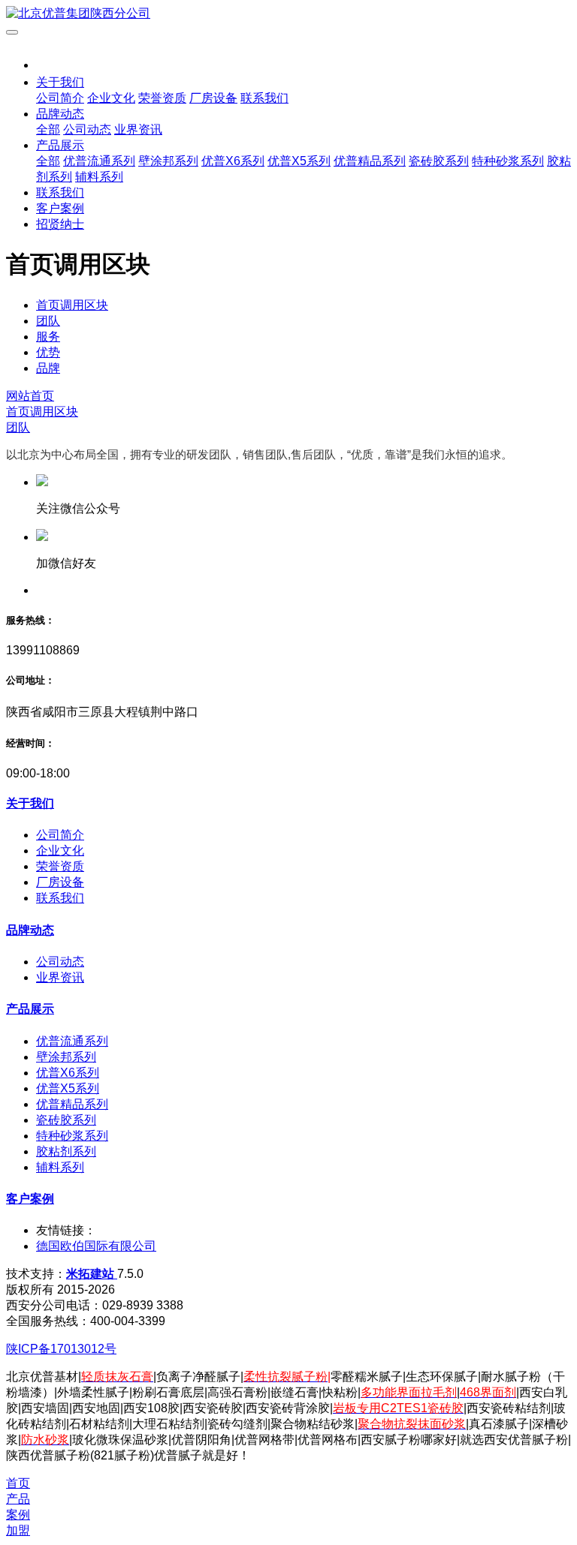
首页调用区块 (72, 305)
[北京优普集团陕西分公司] (288, 14)
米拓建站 (91, 1273)
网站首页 (30, 395)
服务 (48, 336)
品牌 (48, 368)
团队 (48, 320)
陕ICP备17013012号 (61, 1348)
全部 (48, 129)
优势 (48, 352)
